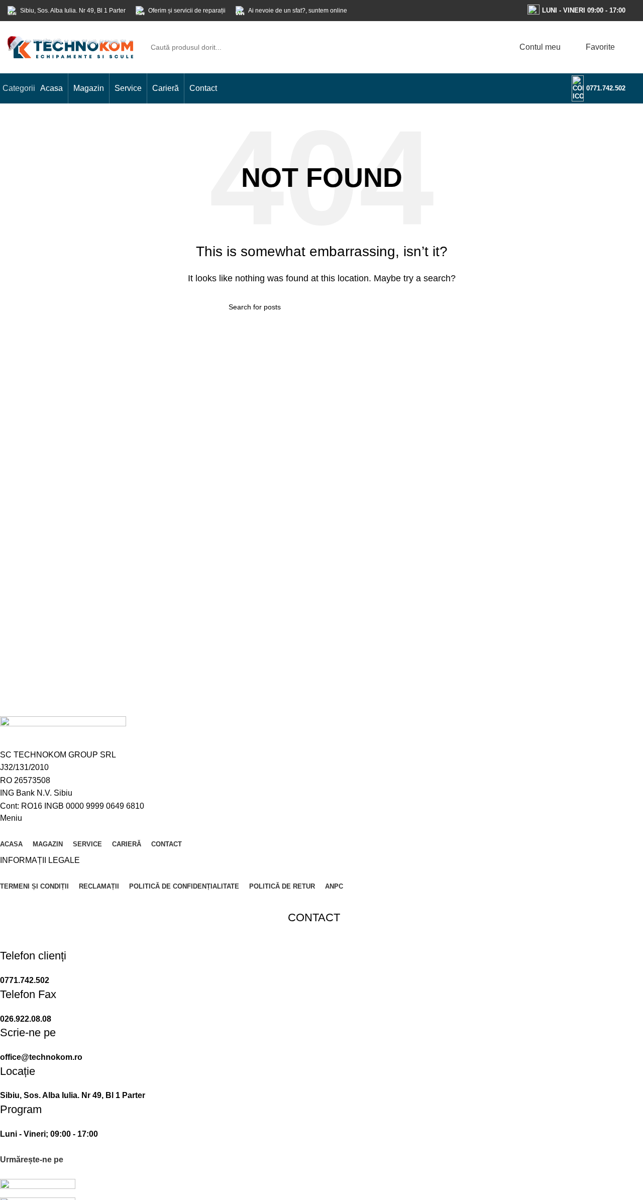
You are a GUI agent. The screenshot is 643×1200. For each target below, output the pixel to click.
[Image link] (37, 1187)
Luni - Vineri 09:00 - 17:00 (583, 10)
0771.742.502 (605, 88)
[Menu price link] (314, 967)
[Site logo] (70, 46)
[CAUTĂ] (485, 47)
